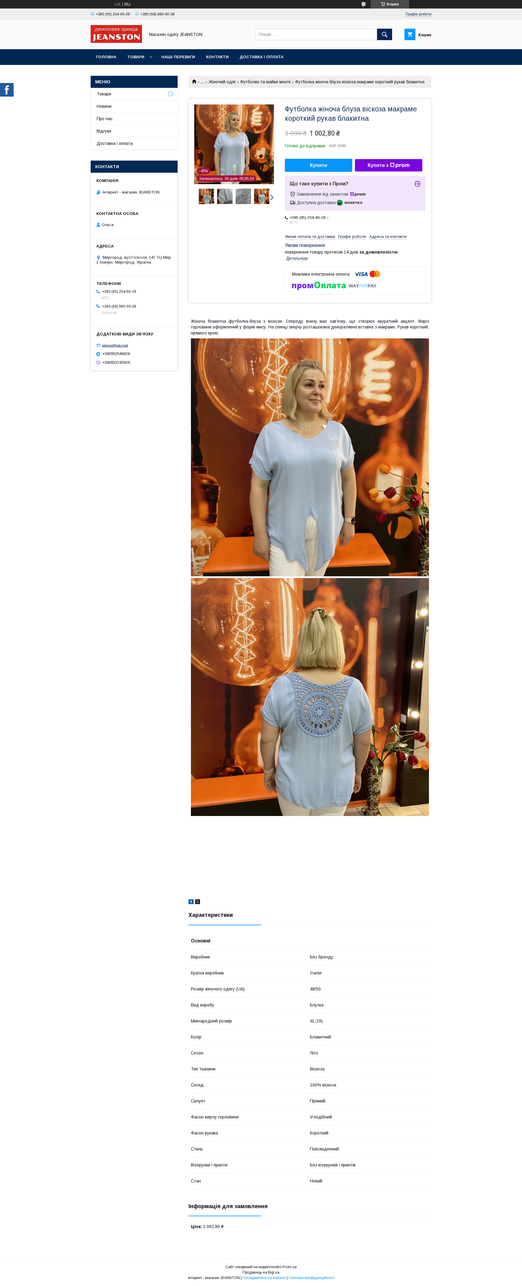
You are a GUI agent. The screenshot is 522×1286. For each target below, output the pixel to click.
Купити (318, 165)
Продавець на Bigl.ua (261, 1272)
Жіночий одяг (222, 81)
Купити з (378, 165)
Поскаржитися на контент (264, 1278)
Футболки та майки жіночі (265, 81)
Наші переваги (178, 57)
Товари (135, 57)
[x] (197, 902)
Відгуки (104, 131)
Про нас (105, 118)
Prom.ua (289, 1267)
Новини (104, 106)
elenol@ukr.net (115, 345)
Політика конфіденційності (311, 1278)
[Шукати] (384, 34)
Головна (106, 57)
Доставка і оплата (261, 57)
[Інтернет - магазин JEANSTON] (116, 41)
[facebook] (191, 902)
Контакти (217, 57)
